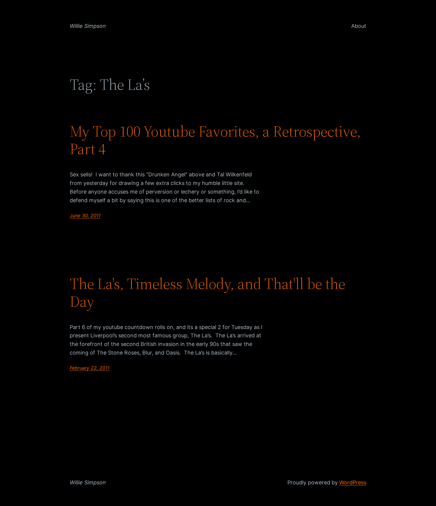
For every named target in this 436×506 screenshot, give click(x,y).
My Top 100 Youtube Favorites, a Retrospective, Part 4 (215, 140)
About (358, 26)
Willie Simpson (88, 26)
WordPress (352, 482)
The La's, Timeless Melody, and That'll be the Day (207, 292)
